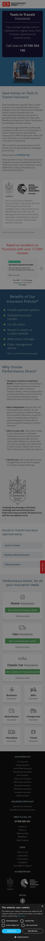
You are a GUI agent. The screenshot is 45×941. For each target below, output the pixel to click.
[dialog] (22, 470)
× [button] (42, 906)
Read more (22, 916)
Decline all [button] (33, 931)
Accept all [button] (11, 931)
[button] (22, 937)
